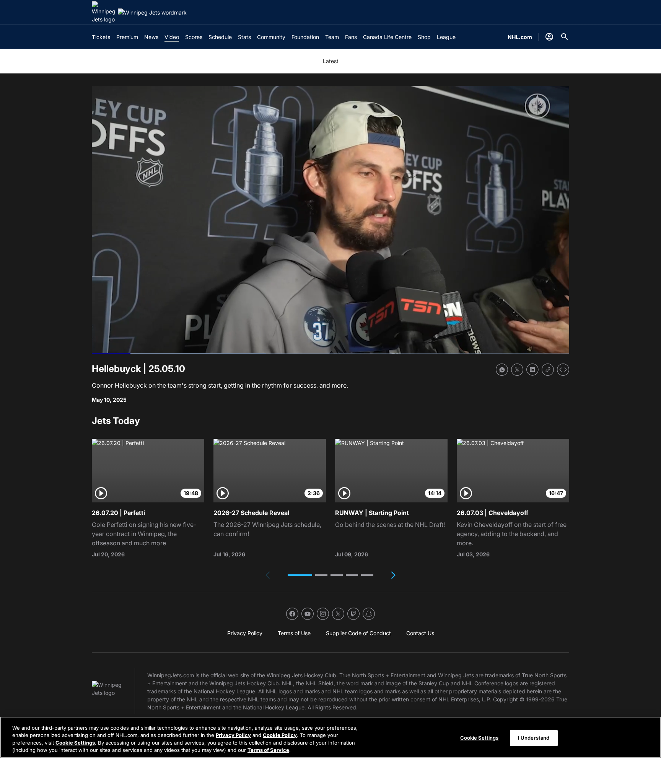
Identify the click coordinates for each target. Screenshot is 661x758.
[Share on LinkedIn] (532, 370)
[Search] (564, 36)
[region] (330, 737)
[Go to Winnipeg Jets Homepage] (103, 12)
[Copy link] (548, 370)
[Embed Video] (563, 370)
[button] (300, 575)
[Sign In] (549, 36)
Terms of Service (268, 750)
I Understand (534, 738)
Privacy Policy (233, 735)
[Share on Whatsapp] (502, 370)
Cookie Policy (280, 735)
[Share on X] (517, 370)
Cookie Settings (75, 743)
